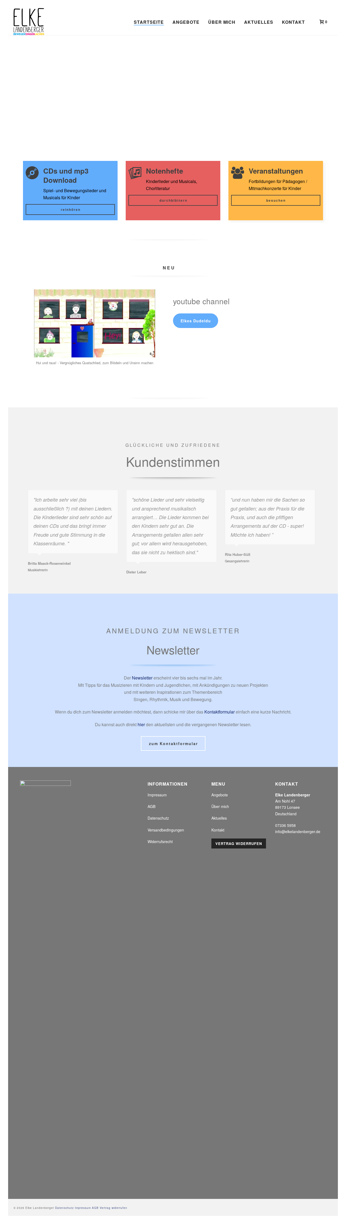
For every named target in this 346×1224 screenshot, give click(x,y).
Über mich (221, 22)
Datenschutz (158, 818)
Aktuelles (258, 22)
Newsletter (142, 678)
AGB (151, 806)
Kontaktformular (219, 712)
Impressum (157, 794)
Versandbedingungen (166, 830)
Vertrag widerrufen (238, 843)
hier (141, 724)
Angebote (185, 22)
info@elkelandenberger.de (297, 831)
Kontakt (293, 22)
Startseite (149, 22)
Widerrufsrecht (160, 841)
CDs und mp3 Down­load (65, 175)
